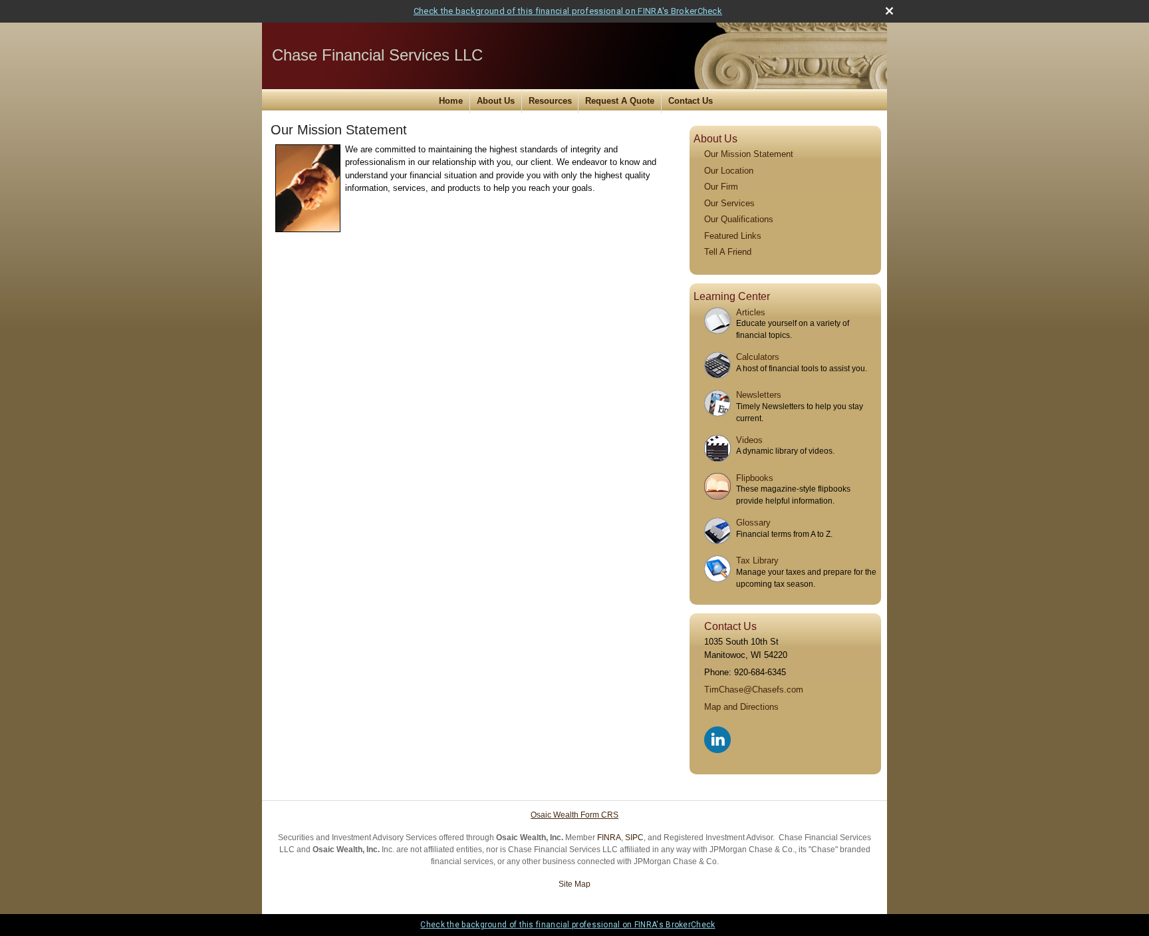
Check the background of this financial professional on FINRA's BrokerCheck (568, 11)
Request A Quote (619, 101)
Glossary (753, 523)
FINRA (609, 837)
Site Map (574, 884)
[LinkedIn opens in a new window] (718, 737)
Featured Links (732, 236)
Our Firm (721, 187)
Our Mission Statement (748, 154)
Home (451, 101)
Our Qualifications (738, 219)
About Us (496, 101)
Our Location (728, 171)
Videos (749, 440)
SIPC (634, 837)
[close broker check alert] (889, 11)
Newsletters (758, 395)
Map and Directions (741, 707)
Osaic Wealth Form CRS (574, 815)
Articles (750, 312)
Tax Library (757, 560)
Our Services (729, 203)
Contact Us (690, 101)
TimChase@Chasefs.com (753, 690)
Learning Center (732, 296)
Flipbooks (754, 478)
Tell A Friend (727, 252)
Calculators (757, 357)
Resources (550, 101)
